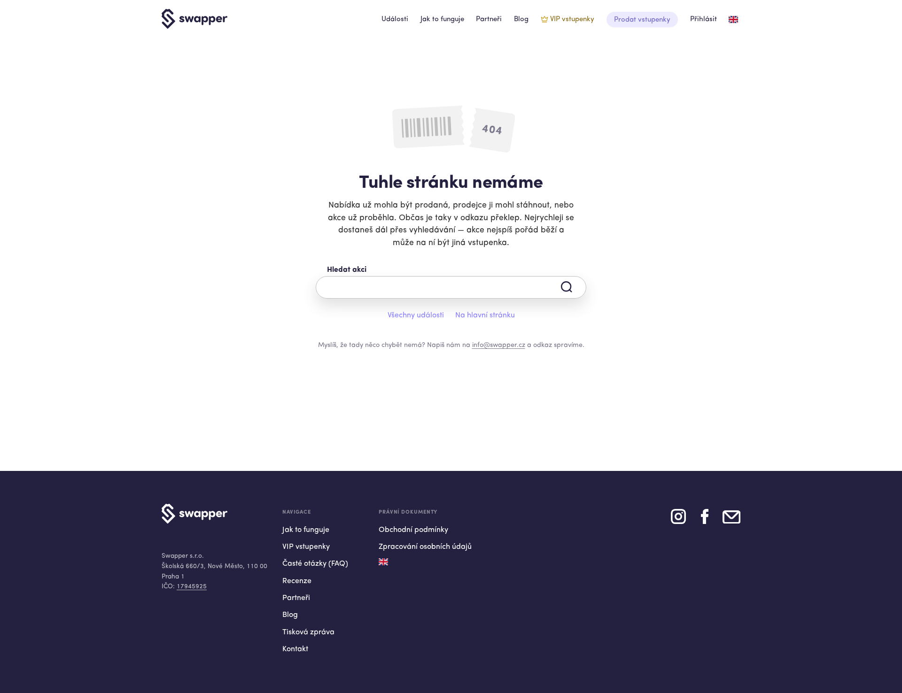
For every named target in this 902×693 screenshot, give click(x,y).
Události (394, 19)
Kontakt (295, 649)
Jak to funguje (442, 19)
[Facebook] (704, 520)
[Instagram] (678, 520)
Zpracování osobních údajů (425, 547)
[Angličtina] (733, 19)
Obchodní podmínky (413, 530)
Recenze (296, 581)
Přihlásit (703, 19)
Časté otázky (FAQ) (315, 564)
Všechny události (416, 315)
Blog (521, 19)
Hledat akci (346, 270)
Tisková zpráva (308, 632)
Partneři (489, 19)
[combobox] (451, 287)
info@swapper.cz (498, 345)
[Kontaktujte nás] (731, 520)
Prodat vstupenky (642, 19)
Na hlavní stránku (485, 315)
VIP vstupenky (572, 19)
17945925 (192, 587)
